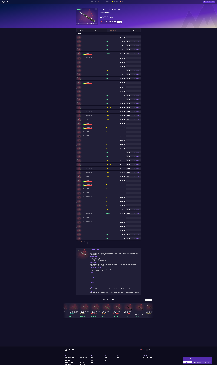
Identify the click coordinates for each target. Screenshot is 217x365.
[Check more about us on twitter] (143, 357)
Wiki (92, 362)
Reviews (107, 1)
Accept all (188, 362)
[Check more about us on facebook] (151, 357)
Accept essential (197, 362)
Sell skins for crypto (69, 362)
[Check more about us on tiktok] (145, 357)
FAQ (92, 360)
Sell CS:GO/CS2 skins (69, 357)
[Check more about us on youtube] (147, 357)
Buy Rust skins (81, 360)
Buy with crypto (81, 362)
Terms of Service (107, 359)
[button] (150, 300)
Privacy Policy (106, 357)
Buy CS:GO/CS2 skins (82, 357)
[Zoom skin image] (76, 38)
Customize (207, 362)
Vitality (115, 1)
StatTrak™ (107, 12)
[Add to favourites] (96, 9)
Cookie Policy (106, 360)
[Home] (6, 2)
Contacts (118, 357)
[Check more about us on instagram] (149, 357)
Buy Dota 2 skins (81, 359)
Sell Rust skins (68, 360)
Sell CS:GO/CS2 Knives (69, 364)
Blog (92, 357)
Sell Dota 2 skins (68, 359)
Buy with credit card (82, 364)
